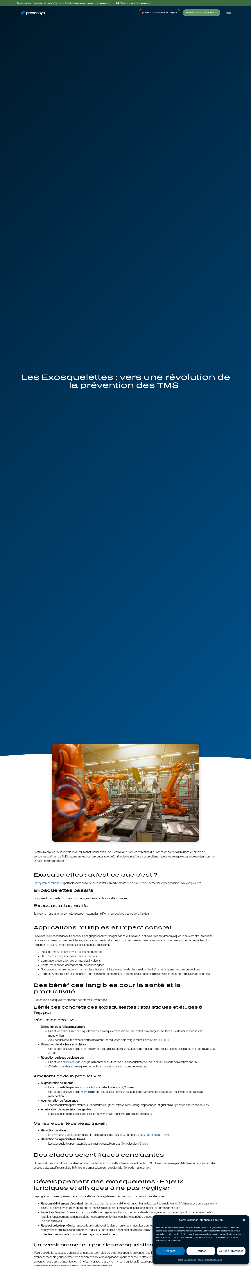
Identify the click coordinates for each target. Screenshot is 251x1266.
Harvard (86, 1091)
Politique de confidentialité (210, 1259)
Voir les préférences (231, 1251)
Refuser (201, 1251)
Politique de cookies (187, 1259)
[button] (243, 1220)
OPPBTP (162, 1040)
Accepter (170, 1251)
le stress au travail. (159, 1134)
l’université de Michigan (78, 1062)
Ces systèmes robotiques (49, 883)
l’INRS (68, 1031)
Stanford (86, 1048)
